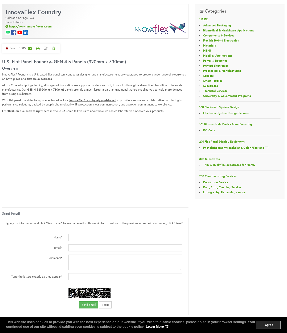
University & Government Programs (227, 96)
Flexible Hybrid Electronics (221, 40)
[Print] (38, 48)
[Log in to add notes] (46, 48)
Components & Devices (218, 35)
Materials (209, 45)
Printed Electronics (216, 66)
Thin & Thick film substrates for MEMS (229, 165)
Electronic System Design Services (226, 113)
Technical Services (215, 91)
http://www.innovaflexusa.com (30, 26)
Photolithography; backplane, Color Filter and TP (235, 148)
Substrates (210, 86)
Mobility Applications (217, 55)
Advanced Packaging (217, 25)
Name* (58, 237)
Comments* (54, 258)
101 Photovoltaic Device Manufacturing (225, 124)
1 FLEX (203, 19)
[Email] (30, 48)
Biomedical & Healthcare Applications (228, 30)
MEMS (207, 50)
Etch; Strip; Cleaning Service (222, 187)
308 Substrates (209, 159)
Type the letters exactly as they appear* (36, 276)
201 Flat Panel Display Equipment (222, 141)
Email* (58, 248)
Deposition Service (215, 182)
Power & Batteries (215, 60)
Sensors (208, 76)
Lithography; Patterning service (224, 192)
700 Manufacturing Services (218, 176)
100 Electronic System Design (219, 107)
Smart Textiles (212, 81)
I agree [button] (268, 324)
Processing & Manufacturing (222, 71)
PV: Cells (209, 130)
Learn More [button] (155, 326)
